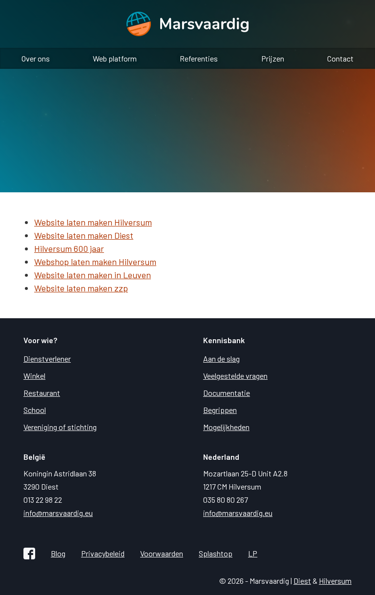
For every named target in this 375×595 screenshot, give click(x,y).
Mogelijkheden (226, 426)
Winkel (34, 375)
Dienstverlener (47, 358)
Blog (58, 553)
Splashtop (215, 553)
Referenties (199, 58)
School (34, 409)
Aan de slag (221, 358)
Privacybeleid (103, 553)
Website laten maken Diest (83, 235)
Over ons (35, 58)
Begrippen (220, 409)
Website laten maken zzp (81, 288)
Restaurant (41, 392)
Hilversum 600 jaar (69, 248)
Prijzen (272, 58)
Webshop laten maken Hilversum (95, 261)
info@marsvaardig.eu (58, 512)
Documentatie (226, 392)
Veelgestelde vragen (235, 375)
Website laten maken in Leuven (92, 274)
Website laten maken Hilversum (93, 222)
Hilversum (335, 580)
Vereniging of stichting (60, 426)
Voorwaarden (161, 553)
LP (252, 553)
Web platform (115, 58)
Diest (302, 580)
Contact (340, 58)
